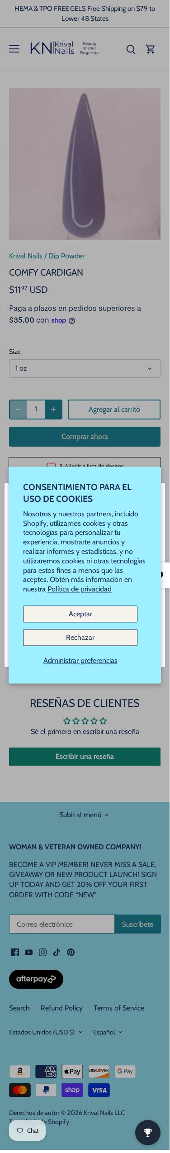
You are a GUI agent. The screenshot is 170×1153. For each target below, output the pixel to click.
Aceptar (80, 614)
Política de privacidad (79, 589)
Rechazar (80, 638)
